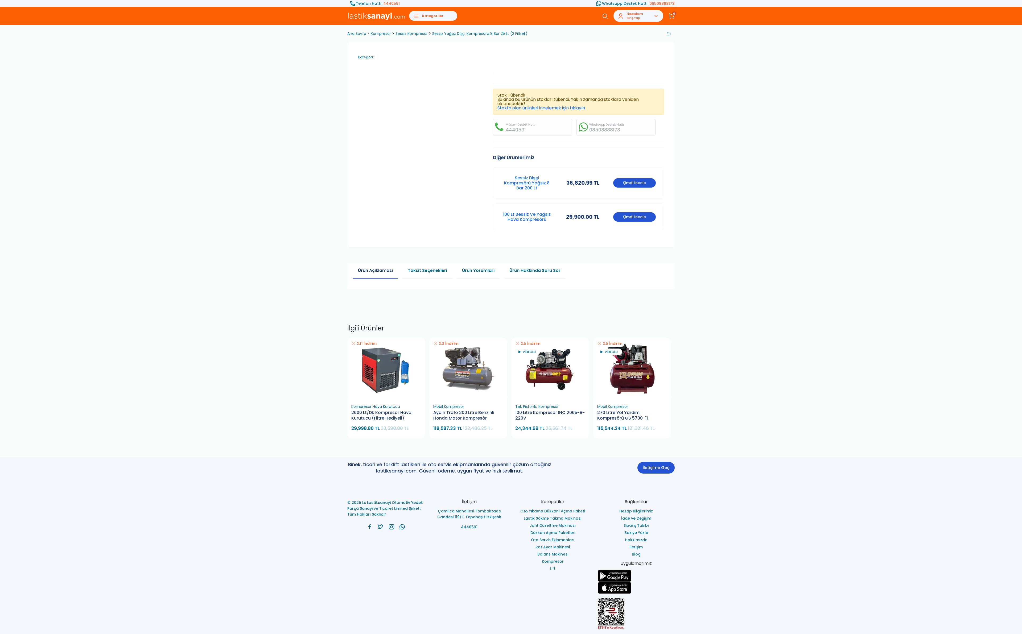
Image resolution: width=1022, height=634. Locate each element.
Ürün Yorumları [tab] (478, 270)
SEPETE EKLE (388, 395)
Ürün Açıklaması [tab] (375, 270)
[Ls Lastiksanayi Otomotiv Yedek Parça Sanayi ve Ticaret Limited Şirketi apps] (636, 588)
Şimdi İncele (634, 182)
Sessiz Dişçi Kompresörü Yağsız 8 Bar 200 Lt (527, 183)
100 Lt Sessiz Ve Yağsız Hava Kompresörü (527, 216)
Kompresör (381, 33)
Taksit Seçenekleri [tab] (427, 270)
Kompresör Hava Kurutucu (375, 406)
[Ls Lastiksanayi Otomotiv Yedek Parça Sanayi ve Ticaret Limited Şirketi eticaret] (636, 614)
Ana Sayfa (356, 33)
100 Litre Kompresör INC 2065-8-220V (550, 415)
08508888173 (662, 3)
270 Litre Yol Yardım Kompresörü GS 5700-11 (622, 415)
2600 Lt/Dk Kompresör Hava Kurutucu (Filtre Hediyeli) (381, 415)
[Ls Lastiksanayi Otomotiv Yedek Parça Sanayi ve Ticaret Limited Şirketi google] (636, 576)
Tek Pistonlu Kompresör (537, 406)
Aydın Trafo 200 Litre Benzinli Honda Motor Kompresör (463, 415)
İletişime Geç (656, 467)
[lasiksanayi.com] (369, 527)
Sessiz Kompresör (411, 33)
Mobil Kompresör (448, 406)
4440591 (391, 3)
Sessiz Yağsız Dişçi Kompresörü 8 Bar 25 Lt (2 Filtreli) (480, 33)
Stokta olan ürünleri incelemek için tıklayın (541, 108)
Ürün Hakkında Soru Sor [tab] (535, 270)
